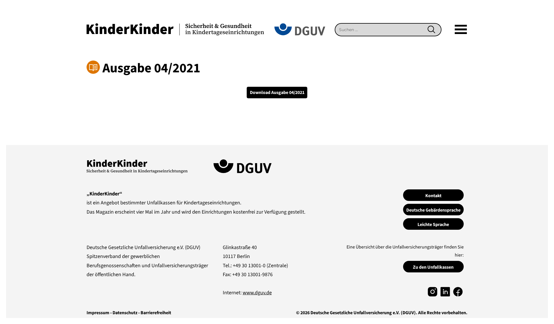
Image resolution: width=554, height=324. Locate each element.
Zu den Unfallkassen (433, 267)
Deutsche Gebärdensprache (433, 210)
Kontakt (433, 196)
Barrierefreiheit (156, 313)
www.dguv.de (257, 292)
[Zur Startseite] (175, 29)
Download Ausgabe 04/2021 (277, 92)
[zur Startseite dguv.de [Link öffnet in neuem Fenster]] (299, 29)
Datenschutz (125, 313)
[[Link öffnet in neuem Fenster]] (432, 291)
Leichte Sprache (433, 224)
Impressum (98, 313)
